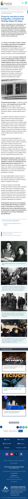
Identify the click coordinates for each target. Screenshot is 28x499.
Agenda (7, 447)
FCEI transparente (14, 463)
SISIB (8, 497)
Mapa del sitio (21, 460)
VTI (10, 497)
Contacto (5, 460)
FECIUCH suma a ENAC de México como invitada (13, 389)
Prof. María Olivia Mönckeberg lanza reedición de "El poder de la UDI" (12, 412)
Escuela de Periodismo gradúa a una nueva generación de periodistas (13, 367)
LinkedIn (23, 427)
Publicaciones (7, 443)
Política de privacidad (22, 497)
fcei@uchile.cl (14, 475)
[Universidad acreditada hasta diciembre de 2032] (14, 490)
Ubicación (16, 460)
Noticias (4, 8)
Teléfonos (10, 460)
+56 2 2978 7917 (14, 473)
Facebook (20, 427)
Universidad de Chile (14, 497)
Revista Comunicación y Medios (13, 479)
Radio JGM (13, 481)
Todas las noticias (14, 422)
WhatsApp (26, 427)
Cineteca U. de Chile (13, 477)
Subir (1, 426)
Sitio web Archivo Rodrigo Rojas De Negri (12, 224)
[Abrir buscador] (23, 3)
